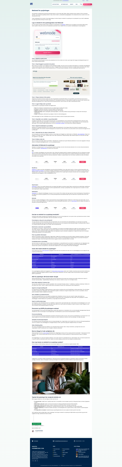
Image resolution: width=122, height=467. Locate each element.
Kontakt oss (55, 454)
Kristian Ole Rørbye (39, 430)
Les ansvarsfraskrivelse (65, 0)
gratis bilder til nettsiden (60, 123)
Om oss (83, 0)
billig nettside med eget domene (58, 271)
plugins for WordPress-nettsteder (38, 170)
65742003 (36, 441)
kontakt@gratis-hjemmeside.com (61, 441)
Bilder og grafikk (65, 452)
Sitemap (64, 454)
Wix (32, 152)
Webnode (63, 24)
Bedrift (71, 4)
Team (54, 450)
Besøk (82, 178)
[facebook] (32, 460)
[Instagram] (37, 460)
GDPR (64, 450)
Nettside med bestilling (81, 452)
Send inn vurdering (36, 423)
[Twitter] (35, 460)
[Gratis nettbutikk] (77, 455)
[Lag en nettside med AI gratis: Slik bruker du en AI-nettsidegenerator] (77, 457)
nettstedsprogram (44, 148)
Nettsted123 (34, 193)
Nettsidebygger (64, 4)
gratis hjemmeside (45, 250)
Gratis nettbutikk (80, 454)
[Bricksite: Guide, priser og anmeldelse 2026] (77, 450)
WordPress (34, 169)
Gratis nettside (55, 4)
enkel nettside (74, 201)
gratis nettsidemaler (81, 134)
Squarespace (34, 186)
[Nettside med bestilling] (77, 453)
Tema (77, 4)
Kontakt (87, 0)
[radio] (62, 416)
